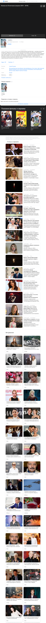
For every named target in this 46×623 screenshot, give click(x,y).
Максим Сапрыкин (13, 69)
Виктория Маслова (13, 68)
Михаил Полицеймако (28, 69)
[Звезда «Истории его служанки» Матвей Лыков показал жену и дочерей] (32, 595)
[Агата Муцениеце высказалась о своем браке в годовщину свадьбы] (32, 434)
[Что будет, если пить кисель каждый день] (32, 505)
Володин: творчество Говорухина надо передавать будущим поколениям (31, 210)
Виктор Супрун (12, 70)
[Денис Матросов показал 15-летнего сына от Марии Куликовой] (32, 577)
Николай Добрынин (28, 68)
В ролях (2, 68)
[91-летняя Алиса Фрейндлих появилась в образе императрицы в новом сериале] (14, 487)
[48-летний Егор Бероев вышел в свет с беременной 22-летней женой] (32, 613)
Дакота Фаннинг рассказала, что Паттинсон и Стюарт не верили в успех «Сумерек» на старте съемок (31, 222)
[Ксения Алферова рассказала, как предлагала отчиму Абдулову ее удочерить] (14, 362)
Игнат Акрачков (20, 69)
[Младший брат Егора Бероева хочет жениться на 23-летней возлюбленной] (32, 541)
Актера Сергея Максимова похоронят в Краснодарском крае (31, 185)
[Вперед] (44, 109)
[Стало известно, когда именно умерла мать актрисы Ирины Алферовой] (14, 559)
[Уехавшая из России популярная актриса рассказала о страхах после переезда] (14, 398)
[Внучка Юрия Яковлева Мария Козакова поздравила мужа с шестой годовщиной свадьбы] (14, 416)
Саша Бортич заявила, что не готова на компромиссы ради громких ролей (31, 321)
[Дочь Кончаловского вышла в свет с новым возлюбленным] (14, 613)
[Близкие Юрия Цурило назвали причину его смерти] (32, 469)
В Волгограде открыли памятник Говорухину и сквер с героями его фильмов (32, 148)
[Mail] (3, 1)
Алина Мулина (20, 68)
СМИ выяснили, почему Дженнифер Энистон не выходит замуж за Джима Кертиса (30, 308)
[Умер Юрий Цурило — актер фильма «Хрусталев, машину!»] (14, 541)
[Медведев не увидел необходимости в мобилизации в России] (14, 505)
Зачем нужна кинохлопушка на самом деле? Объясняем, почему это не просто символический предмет (31, 160)
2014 (8, 41)
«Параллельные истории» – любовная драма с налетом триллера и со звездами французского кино (31, 234)
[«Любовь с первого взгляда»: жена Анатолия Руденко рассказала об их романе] (32, 362)
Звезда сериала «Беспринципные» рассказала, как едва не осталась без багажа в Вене (31, 173)
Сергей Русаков (12, 66)
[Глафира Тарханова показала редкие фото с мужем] (14, 344)
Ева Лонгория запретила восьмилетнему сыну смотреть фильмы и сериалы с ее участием (31, 284)
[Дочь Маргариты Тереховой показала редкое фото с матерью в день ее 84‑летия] (32, 380)
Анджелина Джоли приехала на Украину (31, 246)
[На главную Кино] (6, 1)
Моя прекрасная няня (21, 127)
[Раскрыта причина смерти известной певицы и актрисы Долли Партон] (32, 398)
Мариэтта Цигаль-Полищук (21, 70)
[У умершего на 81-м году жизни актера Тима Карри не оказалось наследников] (14, 577)
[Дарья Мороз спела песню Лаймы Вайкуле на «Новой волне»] (14, 469)
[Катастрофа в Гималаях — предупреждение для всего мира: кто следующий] (32, 344)
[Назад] (41, 109)
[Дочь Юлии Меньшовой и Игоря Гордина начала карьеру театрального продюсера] (14, 434)
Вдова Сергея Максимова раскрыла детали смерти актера (30, 259)
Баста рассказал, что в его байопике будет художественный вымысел (31, 296)
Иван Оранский (41, 68)
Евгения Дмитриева (38, 69)
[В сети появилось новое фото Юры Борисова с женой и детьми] (32, 559)
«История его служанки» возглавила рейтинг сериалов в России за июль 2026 (31, 197)
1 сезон (2, 92)
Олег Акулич (34, 68)
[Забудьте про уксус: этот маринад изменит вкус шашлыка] (14, 595)
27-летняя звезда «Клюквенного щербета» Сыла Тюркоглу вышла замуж (31, 271)
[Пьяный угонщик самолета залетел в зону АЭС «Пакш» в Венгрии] (32, 487)
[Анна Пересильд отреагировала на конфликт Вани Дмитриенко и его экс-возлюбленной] (32, 416)
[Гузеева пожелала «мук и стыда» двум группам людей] (32, 451)
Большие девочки (5, 127)
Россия (10, 72)
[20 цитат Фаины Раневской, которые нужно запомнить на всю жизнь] (14, 451)
